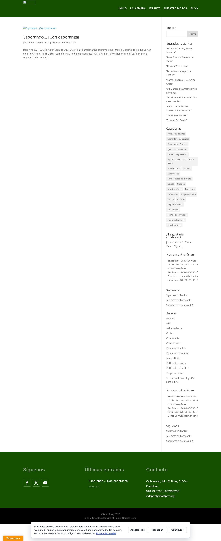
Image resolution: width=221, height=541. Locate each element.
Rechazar (157, 529)
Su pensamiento (175, 204)
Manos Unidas (173, 358)
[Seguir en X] (36, 483)
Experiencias (173, 173)
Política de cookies (176, 363)
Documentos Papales (177, 144)
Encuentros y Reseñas (177, 154)
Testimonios (173, 209)
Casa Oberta (172, 338)
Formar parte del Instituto (179, 178)
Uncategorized (174, 225)
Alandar (170, 318)
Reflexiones (173, 194)
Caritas (170, 333)
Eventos (187, 168)
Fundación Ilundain (176, 348)
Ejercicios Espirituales (177, 149)
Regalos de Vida (188, 194)
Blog (194, 8)
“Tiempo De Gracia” (176, 120)
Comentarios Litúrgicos (64, 42)
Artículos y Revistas (176, 133)
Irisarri (30, 42)
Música (171, 184)
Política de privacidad (177, 368)
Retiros (171, 199)
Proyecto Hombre (175, 373)
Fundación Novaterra (177, 353)
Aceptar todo (137, 529)
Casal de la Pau (174, 343)
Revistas (181, 199)
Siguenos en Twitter (176, 295)
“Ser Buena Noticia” (176, 115)
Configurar (177, 529)
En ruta (154, 8)
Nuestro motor (175, 8)
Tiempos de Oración (177, 214)
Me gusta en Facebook (178, 299)
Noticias (181, 184)
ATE (168, 323)
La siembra (138, 8)
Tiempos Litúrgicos (176, 220)
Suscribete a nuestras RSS (179, 305)
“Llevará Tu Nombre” (177, 66)
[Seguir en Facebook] (27, 483)
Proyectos (189, 189)
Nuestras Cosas (175, 189)
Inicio (123, 8)
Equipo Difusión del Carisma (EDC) (181, 161)
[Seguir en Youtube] (45, 483)
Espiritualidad (174, 168)
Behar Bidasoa (174, 328)
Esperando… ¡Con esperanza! (51, 37)
